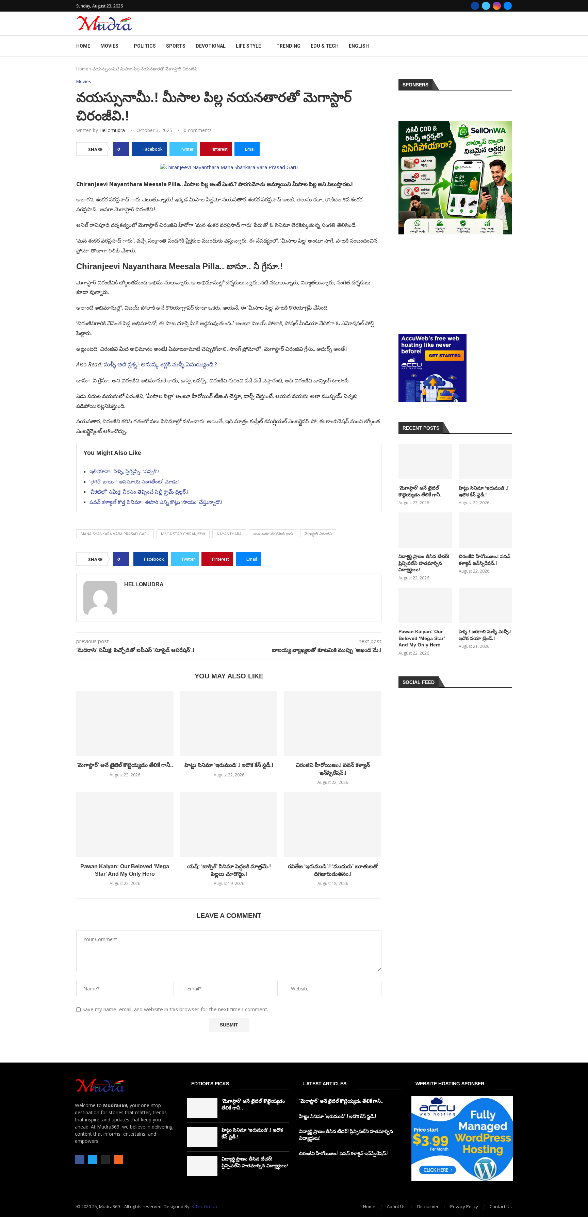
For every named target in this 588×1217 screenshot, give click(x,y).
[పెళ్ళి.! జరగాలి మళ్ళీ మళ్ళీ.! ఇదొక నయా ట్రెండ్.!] (485, 605)
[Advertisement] (455, 284)
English (359, 46)
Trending (288, 46)
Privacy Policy (464, 1206)
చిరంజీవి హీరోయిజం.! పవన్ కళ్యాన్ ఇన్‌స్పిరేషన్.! (484, 560)
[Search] (508, 46)
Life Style (248, 46)
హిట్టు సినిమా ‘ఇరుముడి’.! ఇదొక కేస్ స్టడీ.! (228, 765)
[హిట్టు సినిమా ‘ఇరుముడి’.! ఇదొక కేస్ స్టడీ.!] (229, 723)
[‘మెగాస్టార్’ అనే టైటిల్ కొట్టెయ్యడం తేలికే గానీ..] (125, 723)
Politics (145, 46)
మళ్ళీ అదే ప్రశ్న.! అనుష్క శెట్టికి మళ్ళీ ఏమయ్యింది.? (160, 364)
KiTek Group (204, 1206)
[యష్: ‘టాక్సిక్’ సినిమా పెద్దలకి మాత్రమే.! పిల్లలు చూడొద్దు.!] (229, 824)
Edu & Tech (325, 46)
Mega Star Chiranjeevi (183, 533)
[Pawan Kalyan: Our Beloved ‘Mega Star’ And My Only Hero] (125, 824)
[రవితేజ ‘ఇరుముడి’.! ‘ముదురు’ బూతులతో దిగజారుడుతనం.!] (332, 824)
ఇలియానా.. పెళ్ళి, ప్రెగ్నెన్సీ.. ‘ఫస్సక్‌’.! (124, 471)
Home (83, 46)
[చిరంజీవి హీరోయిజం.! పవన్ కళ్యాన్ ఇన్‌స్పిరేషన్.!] (332, 723)
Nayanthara (229, 533)
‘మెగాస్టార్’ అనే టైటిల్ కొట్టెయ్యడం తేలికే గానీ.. (125, 765)
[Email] (508, 6)
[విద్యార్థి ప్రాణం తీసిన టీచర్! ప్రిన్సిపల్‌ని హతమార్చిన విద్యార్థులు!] (425, 530)
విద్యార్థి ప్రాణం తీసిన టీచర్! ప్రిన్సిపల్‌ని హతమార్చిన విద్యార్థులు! (424, 563)
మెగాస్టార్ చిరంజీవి (318, 533)
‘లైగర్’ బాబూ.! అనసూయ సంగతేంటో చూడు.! (134, 481)
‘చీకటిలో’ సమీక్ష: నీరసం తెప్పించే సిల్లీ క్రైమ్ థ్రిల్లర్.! (138, 491)
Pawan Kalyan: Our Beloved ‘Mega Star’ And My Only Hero (421, 638)
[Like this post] (123, 149)
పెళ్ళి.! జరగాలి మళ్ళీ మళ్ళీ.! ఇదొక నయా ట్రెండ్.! (485, 635)
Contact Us (501, 1206)
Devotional (211, 46)
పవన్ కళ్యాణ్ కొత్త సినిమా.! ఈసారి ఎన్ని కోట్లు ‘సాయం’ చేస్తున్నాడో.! (155, 501)
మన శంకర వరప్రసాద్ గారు (273, 533)
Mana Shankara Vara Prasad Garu (115, 533)
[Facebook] (475, 6)
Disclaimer (428, 1206)
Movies (109, 46)
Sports (175, 46)
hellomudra (112, 130)
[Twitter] (486, 6)
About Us (396, 1206)
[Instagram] (497, 6)
